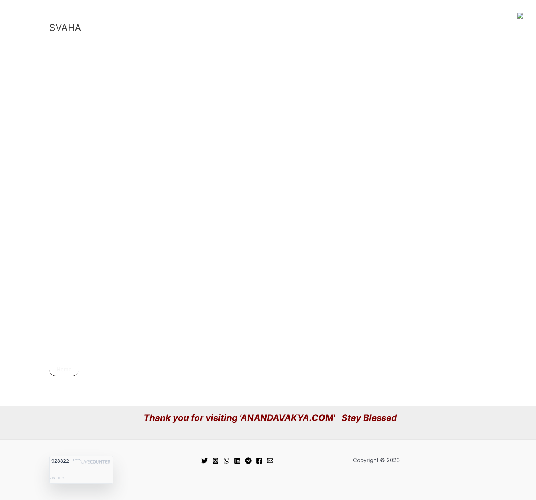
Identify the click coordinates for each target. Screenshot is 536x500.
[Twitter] (204, 460)
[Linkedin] (237, 460)
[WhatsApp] (226, 460)
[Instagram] (215, 460)
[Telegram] (248, 460)
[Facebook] (259, 460)
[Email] (270, 460)
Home (64, 369)
